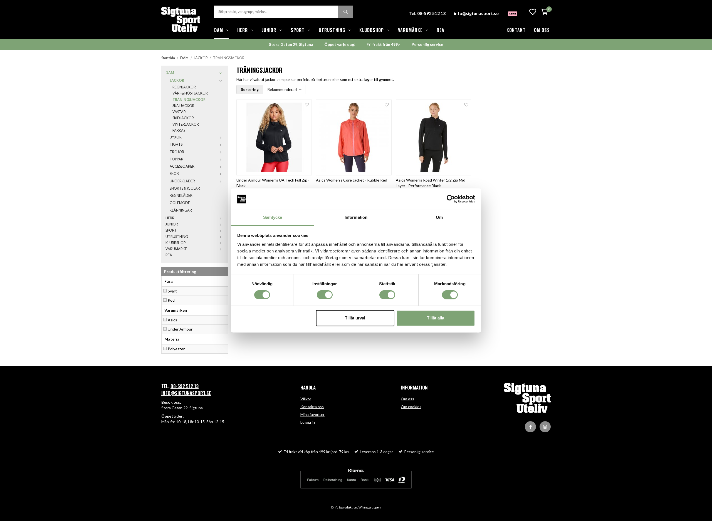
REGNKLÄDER (181, 195)
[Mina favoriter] (532, 11)
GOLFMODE (180, 203)
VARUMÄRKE (410, 30)
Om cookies (411, 406)
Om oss (542, 30)
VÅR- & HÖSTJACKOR (190, 93)
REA (440, 30)
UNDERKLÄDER (182, 181)
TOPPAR (176, 159)
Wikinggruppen (370, 507)
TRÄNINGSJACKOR (189, 100)
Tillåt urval (355, 318)
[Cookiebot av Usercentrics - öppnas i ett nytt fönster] (450, 199)
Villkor (305, 398)
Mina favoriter (312, 414)
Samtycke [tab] (272, 217)
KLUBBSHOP (371, 30)
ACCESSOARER (182, 166)
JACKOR (177, 80)
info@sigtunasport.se (476, 13)
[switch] (325, 295)
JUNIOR (269, 30)
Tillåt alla (435, 318)
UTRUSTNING (332, 30)
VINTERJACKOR (185, 124)
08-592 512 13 (184, 386)
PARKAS (178, 130)
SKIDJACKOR (183, 118)
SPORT (298, 30)
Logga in (307, 422)
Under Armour (180, 329)
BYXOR (176, 137)
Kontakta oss (312, 406)
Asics (172, 319)
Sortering (250, 89)
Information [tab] (356, 217)
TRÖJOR (177, 152)
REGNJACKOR (184, 87)
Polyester (176, 348)
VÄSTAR (179, 112)
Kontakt (516, 30)
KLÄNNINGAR (181, 210)
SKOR (174, 174)
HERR (242, 30)
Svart (172, 291)
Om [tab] (439, 217)
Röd (171, 300)
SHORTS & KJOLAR (185, 188)
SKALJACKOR (183, 106)
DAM (218, 30)
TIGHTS (176, 144)
